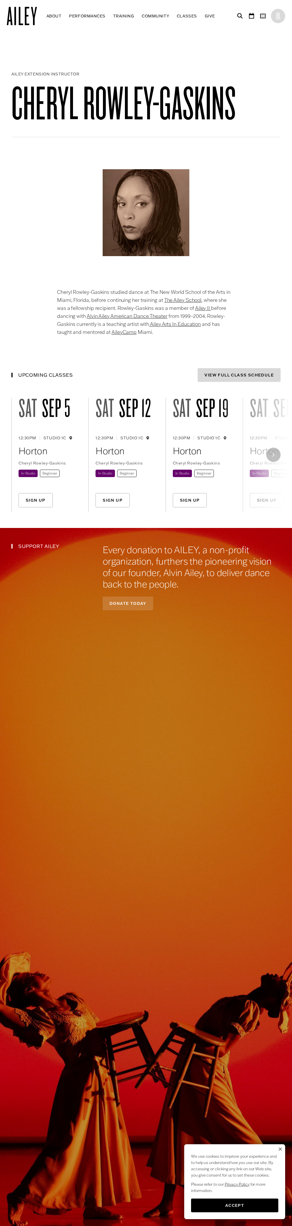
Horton (33, 450)
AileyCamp (124, 332)
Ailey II (203, 308)
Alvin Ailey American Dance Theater (127, 316)
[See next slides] (273, 455)
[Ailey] (24, 16)
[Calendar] (251, 16)
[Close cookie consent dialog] (280, 1149)
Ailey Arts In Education (175, 324)
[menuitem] (53, 16)
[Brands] (278, 16)
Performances (87, 16)
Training (123, 16)
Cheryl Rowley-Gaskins (42, 463)
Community (155, 16)
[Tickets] (264, 16)
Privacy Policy (237, 1184)
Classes (187, 16)
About (54, 16)
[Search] (239, 16)
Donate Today (128, 603)
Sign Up (36, 500)
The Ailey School (183, 300)
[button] (146, 212)
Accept (234, 1205)
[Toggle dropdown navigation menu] (219, 16)
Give (210, 16)
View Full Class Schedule (239, 375)
